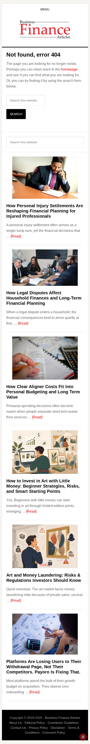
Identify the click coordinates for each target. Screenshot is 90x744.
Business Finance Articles (45, 29)
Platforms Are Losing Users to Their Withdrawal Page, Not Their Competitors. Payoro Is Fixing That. (43, 666)
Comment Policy (53, 732)
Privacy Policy (38, 727)
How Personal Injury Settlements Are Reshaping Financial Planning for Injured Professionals (44, 211)
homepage (69, 69)
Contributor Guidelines (63, 722)
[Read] (16, 236)
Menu (44, 9)
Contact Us (18, 727)
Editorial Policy (35, 722)
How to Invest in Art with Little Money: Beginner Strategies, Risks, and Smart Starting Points (43, 486)
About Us (15, 722)
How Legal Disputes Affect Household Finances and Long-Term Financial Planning (43, 298)
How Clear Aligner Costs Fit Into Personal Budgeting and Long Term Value (43, 391)
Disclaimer (58, 727)
